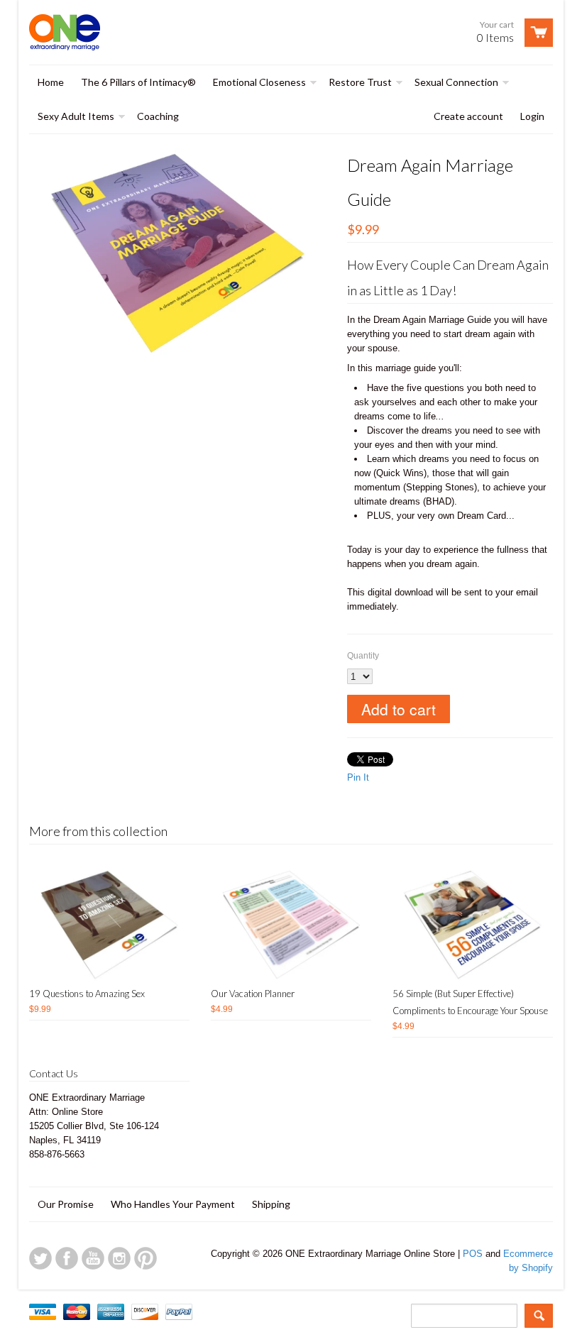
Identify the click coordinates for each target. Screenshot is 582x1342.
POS (473, 1253)
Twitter (40, 1258)
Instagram (119, 1258)
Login (532, 116)
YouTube (93, 1258)
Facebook (66, 1258)
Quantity (363, 656)
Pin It (358, 777)
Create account (468, 116)
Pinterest (145, 1258)
